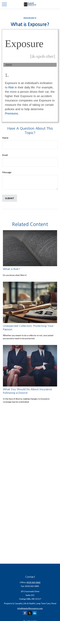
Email (5, 155)
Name (5, 137)
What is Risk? (11, 269)
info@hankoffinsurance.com (30, 608)
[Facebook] (25, 613)
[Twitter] (30, 613)
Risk (11, 87)
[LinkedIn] (35, 613)
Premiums (11, 113)
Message (6, 172)
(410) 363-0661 (33, 582)
